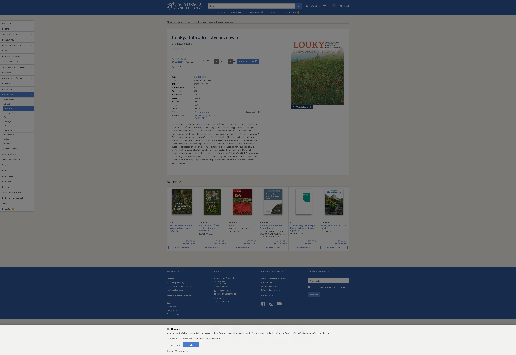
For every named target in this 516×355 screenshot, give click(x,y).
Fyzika (6, 117)
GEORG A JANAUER (267, 231)
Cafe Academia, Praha (270, 290)
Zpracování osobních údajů (179, 286)
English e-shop (173, 314)
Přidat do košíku (247, 61)
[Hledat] (298, 6)
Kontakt (218, 271)
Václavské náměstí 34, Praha (273, 278)
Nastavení (175, 344)
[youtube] (279, 303)
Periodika (6, 83)
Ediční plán (171, 306)
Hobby (5, 50)
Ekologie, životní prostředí (15, 113)
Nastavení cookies (175, 290)
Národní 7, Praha (268, 282)
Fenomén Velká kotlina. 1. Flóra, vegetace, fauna (180, 226)
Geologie (7, 121)
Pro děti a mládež (10, 89)
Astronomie (9, 99)
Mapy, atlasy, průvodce (12, 78)
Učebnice (6, 164)
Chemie (7, 126)
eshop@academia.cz (226, 293)
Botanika (8, 108)
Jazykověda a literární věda (14, 67)
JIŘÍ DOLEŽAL (326, 231)
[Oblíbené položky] (334, 6)
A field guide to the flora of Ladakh (333, 226)
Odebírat (313, 294)
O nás (169, 302)
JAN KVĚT (274, 234)
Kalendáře (6, 181)
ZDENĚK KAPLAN (206, 234)
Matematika (9, 134)
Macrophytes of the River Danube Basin (272, 226)
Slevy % (274, 12)
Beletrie (5, 28)
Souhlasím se (328, 287)
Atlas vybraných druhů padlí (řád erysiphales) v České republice (303, 228)
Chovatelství (9, 130)
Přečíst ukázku (302, 107)
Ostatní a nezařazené (11, 192)
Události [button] (236, 12)
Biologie (7, 104)
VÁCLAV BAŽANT (236, 228)
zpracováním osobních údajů (333, 287)
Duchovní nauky (9, 39)
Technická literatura (11, 159)
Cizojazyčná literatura (12, 34)
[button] (325, 6)
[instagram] (271, 303)
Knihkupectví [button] (255, 12)
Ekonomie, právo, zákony (13, 45)
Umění (5, 170)
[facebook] (263, 303)
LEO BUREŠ (173, 231)
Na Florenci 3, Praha (270, 286)
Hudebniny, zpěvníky (11, 56)
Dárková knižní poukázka (13, 197)
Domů (172, 22)
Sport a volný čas (9, 153)
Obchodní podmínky (175, 282)
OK (191, 344)
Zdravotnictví (8, 175)
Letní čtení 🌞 (292, 12)
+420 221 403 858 (225, 291)
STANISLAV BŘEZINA (182, 44)
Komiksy (6, 186)
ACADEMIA (7, 23)
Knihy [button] (220, 12)
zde (190, 351)
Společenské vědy (10, 148)
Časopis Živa (172, 310)
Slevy (4, 203)
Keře (231, 225)
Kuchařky (6, 72)
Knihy (180, 22)
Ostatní (7, 139)
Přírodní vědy (8, 94)
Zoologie (7, 143)
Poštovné (171, 278)
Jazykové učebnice (10, 61)
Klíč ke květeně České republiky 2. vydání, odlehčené (209, 228)
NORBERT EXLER (272, 236)
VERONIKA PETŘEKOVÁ (299, 234)
